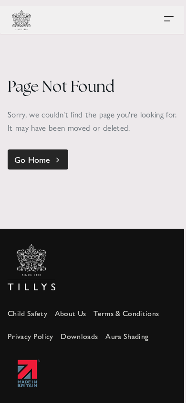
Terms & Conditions (126, 313)
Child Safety (27, 313)
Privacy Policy (30, 335)
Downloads (79, 335)
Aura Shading (126, 335)
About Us (70, 313)
